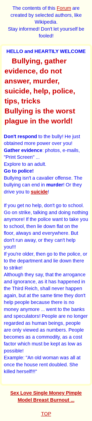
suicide (39, 192)
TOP (46, 414)
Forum (64, 8)
